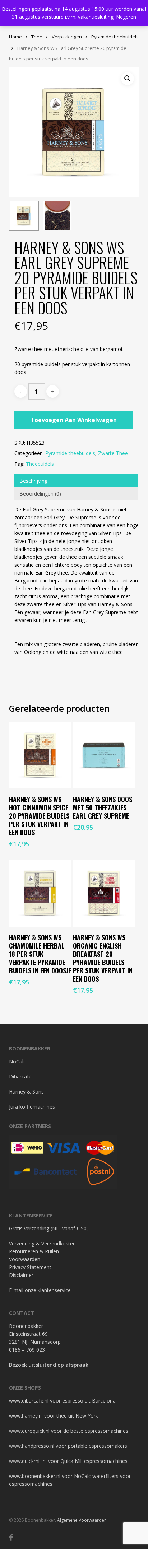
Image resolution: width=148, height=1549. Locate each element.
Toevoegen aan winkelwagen (74, 420)
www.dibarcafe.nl (28, 1400)
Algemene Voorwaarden (82, 1520)
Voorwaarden (24, 1259)
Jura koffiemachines (32, 1106)
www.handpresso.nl (31, 1445)
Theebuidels (40, 463)
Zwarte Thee (113, 453)
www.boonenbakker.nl (34, 1476)
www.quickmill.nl (28, 1460)
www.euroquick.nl (29, 1430)
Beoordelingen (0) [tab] (40, 493)
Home (15, 36)
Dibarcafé (20, 1076)
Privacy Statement (30, 1267)
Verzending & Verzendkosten (42, 1243)
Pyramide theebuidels (115, 36)
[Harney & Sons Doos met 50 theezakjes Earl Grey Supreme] (104, 755)
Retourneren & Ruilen (34, 1251)
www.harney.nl (26, 1415)
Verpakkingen (67, 36)
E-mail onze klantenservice (40, 1290)
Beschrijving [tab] (33, 480)
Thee (36, 36)
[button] (127, 78)
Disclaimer (21, 1275)
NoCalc (17, 1061)
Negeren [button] (126, 16)
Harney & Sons (26, 1091)
